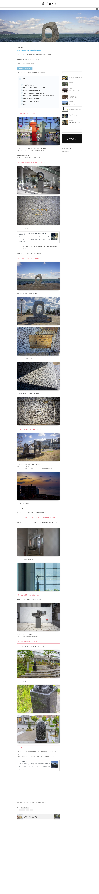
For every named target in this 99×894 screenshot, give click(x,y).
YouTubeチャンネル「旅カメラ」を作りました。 (75, 116)
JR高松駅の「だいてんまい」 (30, 85)
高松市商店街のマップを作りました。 (75, 109)
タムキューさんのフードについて (74, 90)
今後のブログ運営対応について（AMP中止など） (74, 104)
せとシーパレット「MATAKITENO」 (32, 90)
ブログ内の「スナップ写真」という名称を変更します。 (75, 84)
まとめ (24, 104)
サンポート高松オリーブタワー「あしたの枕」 (34, 87)
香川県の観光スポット (24, 807)
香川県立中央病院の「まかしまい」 (32, 101)
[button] (24, 68)
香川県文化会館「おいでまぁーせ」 (32, 98)
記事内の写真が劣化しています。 (74, 122)
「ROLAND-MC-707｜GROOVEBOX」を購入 (73, 97)
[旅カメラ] (49, 3)
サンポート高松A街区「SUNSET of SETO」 (34, 93)
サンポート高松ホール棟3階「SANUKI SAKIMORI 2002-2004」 (39, 95)
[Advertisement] (38, 785)
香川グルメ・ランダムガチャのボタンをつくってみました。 (75, 78)
